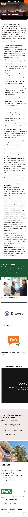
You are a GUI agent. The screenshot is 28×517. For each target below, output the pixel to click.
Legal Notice (12, 508)
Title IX (19, 508)
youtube (15, 503)
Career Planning (7, 18)
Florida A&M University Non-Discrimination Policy (13, 425)
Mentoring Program (9, 298)
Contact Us (4, 499)
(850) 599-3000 (13, 499)
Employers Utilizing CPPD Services (15, 430)
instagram (6, 503)
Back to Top (25, 491)
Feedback (20, 509)
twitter (10, 503)
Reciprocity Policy (10, 434)
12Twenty (5, 325)
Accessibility (12, 509)
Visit (14, 1)
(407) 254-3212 (7, 478)
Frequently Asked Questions (13, 353)
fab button (25, 514)
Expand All (4, 420)
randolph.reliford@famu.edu (10, 480)
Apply (9, 1)
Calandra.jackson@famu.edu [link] (12, 220)
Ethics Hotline (4, 509)
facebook (1, 503)
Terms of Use (4, 508)
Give (19, 1)
